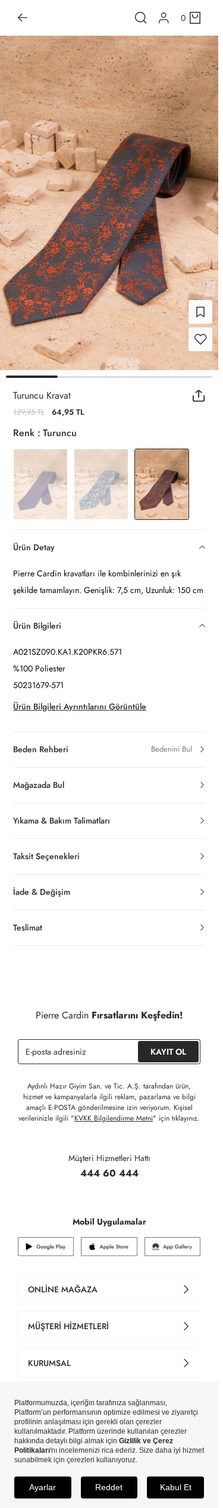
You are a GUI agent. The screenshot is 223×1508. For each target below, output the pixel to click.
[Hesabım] (164, 18)
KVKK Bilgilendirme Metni (113, 1111)
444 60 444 (109, 1166)
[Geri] (22, 18)
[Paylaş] (199, 389)
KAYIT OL (168, 1044)
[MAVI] (101, 477)
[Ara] (141, 18)
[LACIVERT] (40, 477)
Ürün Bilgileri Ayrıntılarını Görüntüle (79, 699)
